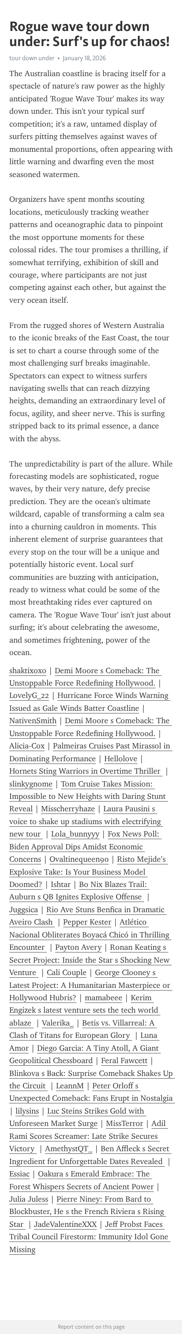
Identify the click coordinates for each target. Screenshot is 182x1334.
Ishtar (61, 884)
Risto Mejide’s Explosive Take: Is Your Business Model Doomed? (88, 871)
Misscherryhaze (68, 809)
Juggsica (23, 909)
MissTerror (124, 1123)
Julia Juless (28, 1199)
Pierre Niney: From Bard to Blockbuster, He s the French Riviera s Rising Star (87, 1211)
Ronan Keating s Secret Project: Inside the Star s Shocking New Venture (90, 959)
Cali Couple (67, 972)
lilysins (27, 1111)
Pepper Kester (87, 922)
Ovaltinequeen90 (79, 859)
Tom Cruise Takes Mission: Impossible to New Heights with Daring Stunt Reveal (88, 796)
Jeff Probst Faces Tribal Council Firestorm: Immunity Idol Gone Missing (90, 1236)
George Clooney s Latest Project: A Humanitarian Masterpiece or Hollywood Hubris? (90, 985)
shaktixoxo (27, 670)
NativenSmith (33, 720)
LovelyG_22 (29, 695)
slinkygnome (31, 784)
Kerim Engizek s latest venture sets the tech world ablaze (84, 1010)
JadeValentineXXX (65, 1224)
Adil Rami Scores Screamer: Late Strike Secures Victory (88, 1135)
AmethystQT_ (68, 1148)
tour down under (31, 58)
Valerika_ (58, 1023)
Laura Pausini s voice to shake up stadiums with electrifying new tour (86, 821)
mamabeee (103, 997)
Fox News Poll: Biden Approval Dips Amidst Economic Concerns (85, 846)
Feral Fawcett (124, 1060)
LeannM (70, 1086)
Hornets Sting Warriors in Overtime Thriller (86, 771)
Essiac (19, 1174)
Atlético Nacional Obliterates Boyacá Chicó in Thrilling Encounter (90, 934)
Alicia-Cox (27, 746)
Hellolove (120, 758)
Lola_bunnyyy (75, 834)
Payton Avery (78, 947)
